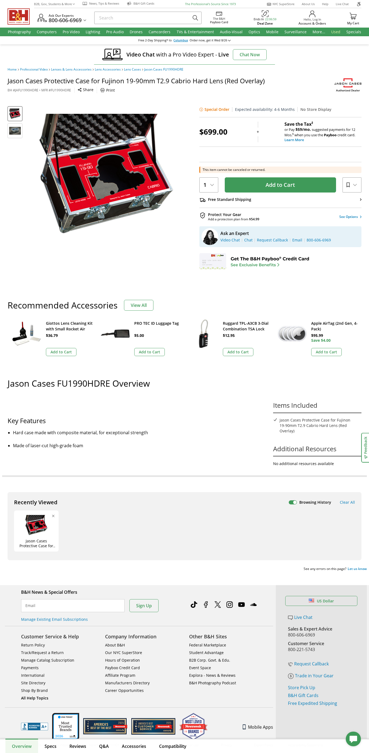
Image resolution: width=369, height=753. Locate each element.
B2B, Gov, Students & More (53, 4)
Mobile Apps (260, 727)
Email (30, 606)
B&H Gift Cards (303, 695)
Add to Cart (280, 184)
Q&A (104, 746)
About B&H (115, 645)
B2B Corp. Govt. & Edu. (209, 660)
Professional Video (34, 69)
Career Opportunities (124, 690)
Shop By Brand (34, 690)
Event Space (200, 667)
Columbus (180, 40)
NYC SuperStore (283, 4)
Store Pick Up (301, 688)
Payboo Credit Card (122, 667)
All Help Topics (34, 698)
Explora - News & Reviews (212, 675)
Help (325, 4)
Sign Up (144, 606)
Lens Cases (132, 69)
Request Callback (311, 664)
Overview (22, 746)
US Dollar (325, 600)
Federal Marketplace (207, 645)
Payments (30, 667)
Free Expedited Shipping (312, 703)
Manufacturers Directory (127, 682)
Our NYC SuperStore (123, 652)
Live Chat (342, 4)
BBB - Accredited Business (34, 726)
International (33, 675)
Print (110, 90)
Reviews (77, 746)
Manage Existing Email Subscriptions (54, 619)
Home (12, 69)
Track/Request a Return (42, 652)
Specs (50, 746)
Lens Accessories (108, 69)
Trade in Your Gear (314, 676)
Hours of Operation (122, 660)
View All (139, 305)
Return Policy (33, 645)
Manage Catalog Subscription (47, 660)
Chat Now (250, 55)
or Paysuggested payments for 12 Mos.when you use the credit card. (319, 132)
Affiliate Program (120, 675)
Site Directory (33, 682)
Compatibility (172, 746)
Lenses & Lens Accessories (71, 69)
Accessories (134, 746)
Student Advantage (206, 652)
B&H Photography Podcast (212, 682)
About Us (308, 4)
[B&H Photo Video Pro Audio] (21, 16)
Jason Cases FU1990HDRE (163, 69)
